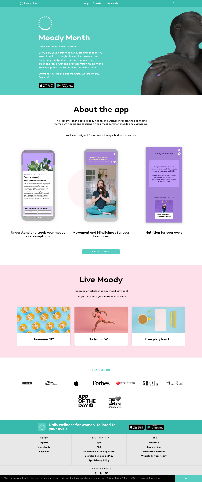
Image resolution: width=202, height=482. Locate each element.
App (86, 3)
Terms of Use (154, 447)
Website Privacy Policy (154, 456)
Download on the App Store (99, 452)
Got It (188, 478)
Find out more (101, 252)
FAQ (99, 447)
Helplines (44, 452)
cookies (22, 478)
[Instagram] (95, 474)
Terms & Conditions (154, 452)
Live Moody (112, 3)
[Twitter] (106, 474)
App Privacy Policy (99, 460)
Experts (97, 3)
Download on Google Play (99, 456)
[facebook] (101, 474)
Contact (154, 443)
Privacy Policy (114, 478)
